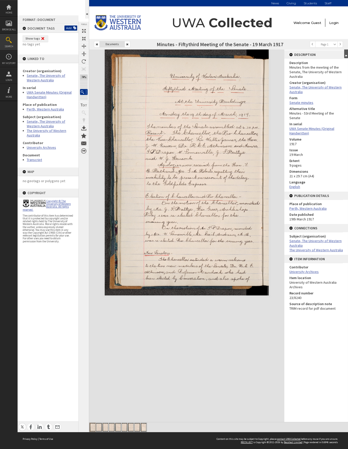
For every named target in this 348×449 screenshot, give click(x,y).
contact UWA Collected (289, 439)
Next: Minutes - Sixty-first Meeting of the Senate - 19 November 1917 (127, 44)
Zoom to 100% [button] (84, 69)
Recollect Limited (293, 442)
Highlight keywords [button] (84, 120)
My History (9, 63)
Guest (316, 23)
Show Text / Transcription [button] (84, 105)
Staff (328, 3)
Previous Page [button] (312, 44)
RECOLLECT (247, 442)
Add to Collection (84, 136)
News (275, 3)
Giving (291, 3)
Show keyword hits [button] (84, 113)
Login (9, 80)
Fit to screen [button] (84, 38)
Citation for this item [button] (84, 151)
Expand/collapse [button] (346, 53)
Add (69, 28)
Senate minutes (301, 102)
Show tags (32, 38)
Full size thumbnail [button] (84, 31)
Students (310, 3)
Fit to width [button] (84, 46)
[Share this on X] (22, 424)
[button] (84, 92)
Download (84, 128)
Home (9, 12)
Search (9, 46)
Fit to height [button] (84, 54)
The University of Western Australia (316, 250)
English (294, 186)
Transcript (34, 159)
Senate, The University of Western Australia (46, 77)
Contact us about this (84, 143)
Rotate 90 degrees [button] (84, 61)
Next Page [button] (340, 44)
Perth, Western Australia (45, 109)
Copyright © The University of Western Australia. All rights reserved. (47, 205)
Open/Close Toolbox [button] (87, 9)
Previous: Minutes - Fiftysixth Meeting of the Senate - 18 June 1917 (96, 44)
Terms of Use (46, 439)
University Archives (41, 147)
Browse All (9, 29)
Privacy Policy (30, 439)
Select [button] (334, 44)
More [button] (9, 96)
